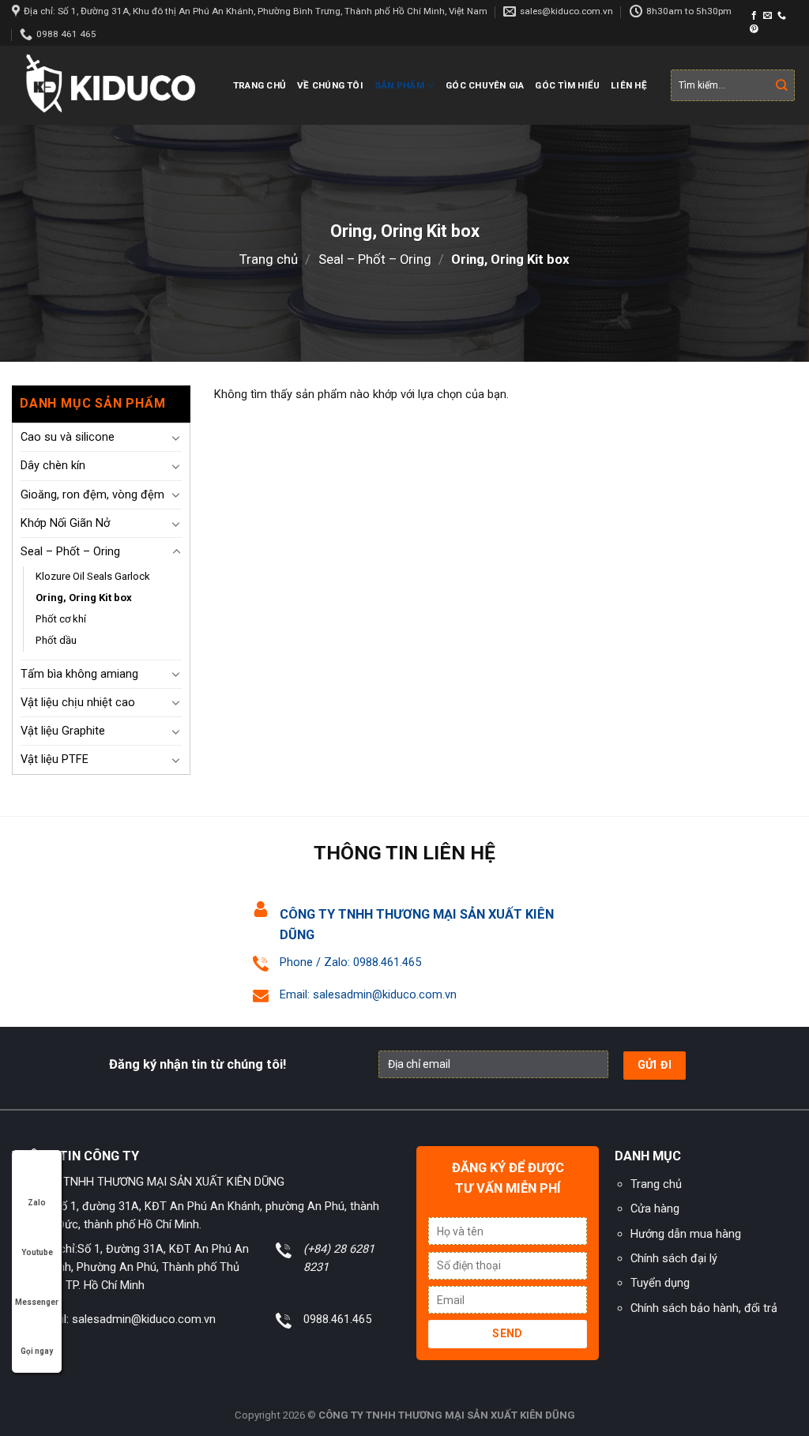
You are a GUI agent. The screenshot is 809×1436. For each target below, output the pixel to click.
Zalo (37, 1202)
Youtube (37, 1252)
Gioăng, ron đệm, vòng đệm (92, 494)
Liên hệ (629, 85)
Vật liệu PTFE (54, 759)
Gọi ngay (37, 1351)
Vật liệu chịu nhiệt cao (78, 702)
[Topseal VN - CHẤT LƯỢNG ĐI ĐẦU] (110, 86)
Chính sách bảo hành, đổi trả (703, 1308)
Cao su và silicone (68, 437)
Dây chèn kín (53, 465)
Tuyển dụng (660, 1283)
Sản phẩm (399, 85)
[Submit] (781, 85)
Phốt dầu (56, 640)
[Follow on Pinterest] (754, 29)
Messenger (36, 1302)
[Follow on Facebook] (754, 16)
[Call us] (781, 16)
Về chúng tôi (330, 85)
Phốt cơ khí (61, 619)
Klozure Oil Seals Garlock (93, 576)
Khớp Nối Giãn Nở (65, 523)
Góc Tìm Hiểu (567, 85)
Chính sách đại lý (673, 1258)
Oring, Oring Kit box (84, 597)
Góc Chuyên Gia (485, 85)
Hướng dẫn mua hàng (685, 1234)
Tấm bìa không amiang (79, 674)
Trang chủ (259, 85)
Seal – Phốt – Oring (374, 259)
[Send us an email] (767, 16)
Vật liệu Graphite (63, 731)
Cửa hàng (654, 1208)
